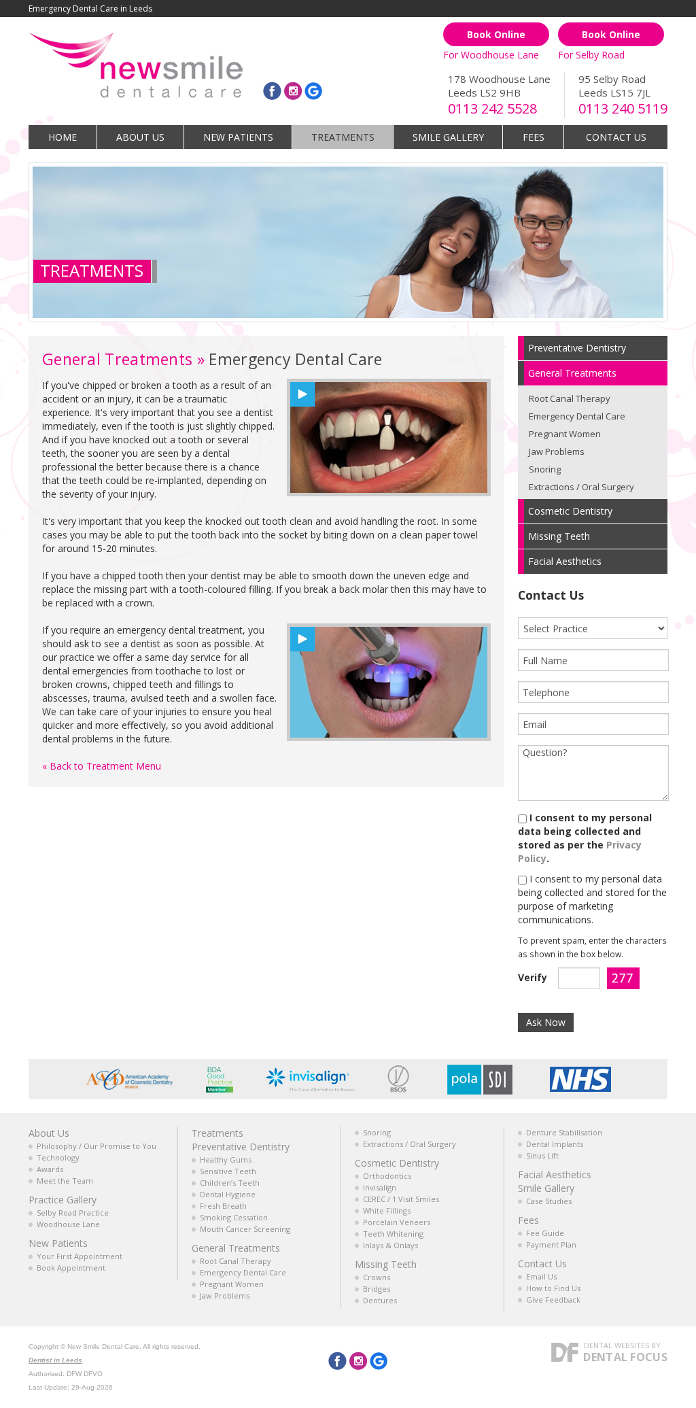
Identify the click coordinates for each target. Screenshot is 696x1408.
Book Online (496, 34)
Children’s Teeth (230, 1183)
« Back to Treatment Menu (101, 765)
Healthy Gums (225, 1159)
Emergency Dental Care (577, 416)
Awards (50, 1169)
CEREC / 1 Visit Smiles (401, 1199)
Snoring (545, 469)
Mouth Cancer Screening (245, 1229)
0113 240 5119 (622, 108)
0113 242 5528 (492, 108)
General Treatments (117, 359)
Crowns (376, 1277)
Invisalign (379, 1187)
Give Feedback (553, 1299)
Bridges (376, 1289)
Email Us (541, 1276)
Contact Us (616, 137)
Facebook (272, 91)
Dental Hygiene (228, 1194)
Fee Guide (545, 1233)
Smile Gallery (448, 137)
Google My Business (313, 91)
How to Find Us (553, 1288)
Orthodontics (387, 1176)
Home (62, 137)
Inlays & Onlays (390, 1245)
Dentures (380, 1300)
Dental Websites (616, 1345)
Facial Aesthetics (554, 1174)
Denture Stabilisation (564, 1132)
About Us (140, 137)
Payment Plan (551, 1244)
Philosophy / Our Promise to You (96, 1146)
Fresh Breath (223, 1206)
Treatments (343, 137)
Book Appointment (71, 1268)
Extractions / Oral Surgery (581, 487)
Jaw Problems (557, 451)
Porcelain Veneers (396, 1222)
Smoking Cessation (234, 1217)
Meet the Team (65, 1180)
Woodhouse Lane (68, 1224)
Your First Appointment (79, 1256)
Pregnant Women (565, 434)
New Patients (238, 137)
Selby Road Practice (73, 1212)
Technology (58, 1157)
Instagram (293, 91)
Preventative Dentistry (241, 1146)
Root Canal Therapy (569, 398)
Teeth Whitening (393, 1234)
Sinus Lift (542, 1155)
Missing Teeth (386, 1264)
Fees (533, 137)
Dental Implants (554, 1144)
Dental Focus (625, 1357)
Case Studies (549, 1201)
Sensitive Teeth (228, 1171)
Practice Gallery (63, 1199)
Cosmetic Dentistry (397, 1162)
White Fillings (387, 1210)
